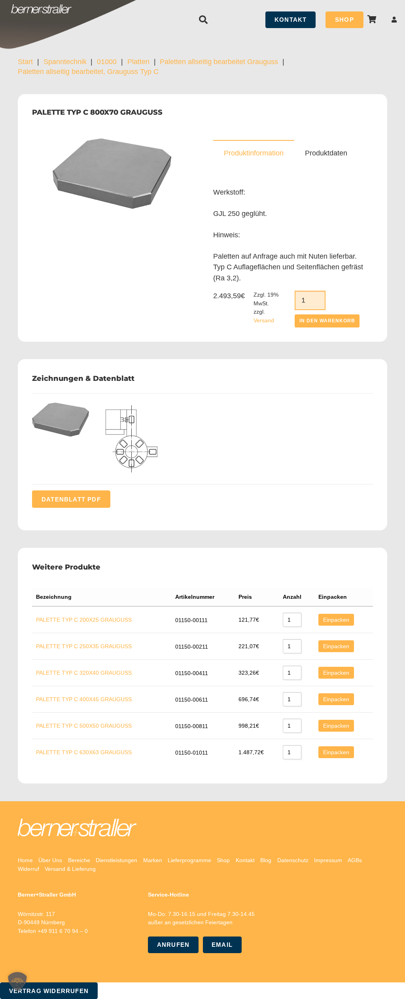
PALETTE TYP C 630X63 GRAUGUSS (84, 752)
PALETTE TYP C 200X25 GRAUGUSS (84, 620)
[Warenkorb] (372, 19)
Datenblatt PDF (71, 499)
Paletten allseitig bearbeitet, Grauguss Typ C (88, 72)
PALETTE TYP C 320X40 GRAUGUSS (84, 673)
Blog (265, 860)
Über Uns (50, 860)
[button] (202, 19)
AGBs (355, 860)
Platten (138, 62)
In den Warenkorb (327, 321)
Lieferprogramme (189, 860)
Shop (223, 860)
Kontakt (245, 860)
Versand (264, 320)
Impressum (328, 860)
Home (25, 860)
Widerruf (28, 869)
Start (25, 62)
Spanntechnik (65, 62)
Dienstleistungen (116, 860)
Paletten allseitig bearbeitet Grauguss (219, 62)
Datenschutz (292, 860)
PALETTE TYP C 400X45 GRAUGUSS (84, 699)
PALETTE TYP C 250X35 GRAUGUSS (84, 646)
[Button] (394, 20)
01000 (107, 62)
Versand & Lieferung (70, 869)
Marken (152, 860)
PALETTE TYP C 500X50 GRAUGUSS (84, 726)
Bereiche (79, 860)
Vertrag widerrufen (49, 991)
